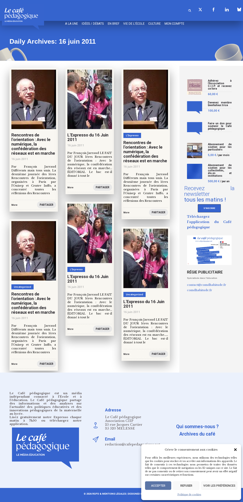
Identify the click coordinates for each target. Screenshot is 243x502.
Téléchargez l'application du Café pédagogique (209, 222)
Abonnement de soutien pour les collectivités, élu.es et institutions (220, 170)
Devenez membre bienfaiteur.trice (220, 104)
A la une (71, 23)
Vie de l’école (133, 23)
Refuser (186, 485)
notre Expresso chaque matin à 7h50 (45, 418)
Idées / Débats (93, 23)
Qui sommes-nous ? (197, 426)
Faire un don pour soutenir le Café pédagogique (220, 126)
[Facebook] (213, 9)
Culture (154, 23)
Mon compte (174, 23)
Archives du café (197, 434)
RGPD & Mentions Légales (109, 493)
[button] (235, 450)
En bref (113, 23)
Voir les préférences (219, 485)
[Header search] (189, 10)
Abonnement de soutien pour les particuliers (220, 147)
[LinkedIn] (227, 9)
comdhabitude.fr (199, 290)
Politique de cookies (189, 494)
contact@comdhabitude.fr (206, 285)
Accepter (158, 485)
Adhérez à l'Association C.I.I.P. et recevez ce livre (220, 84)
